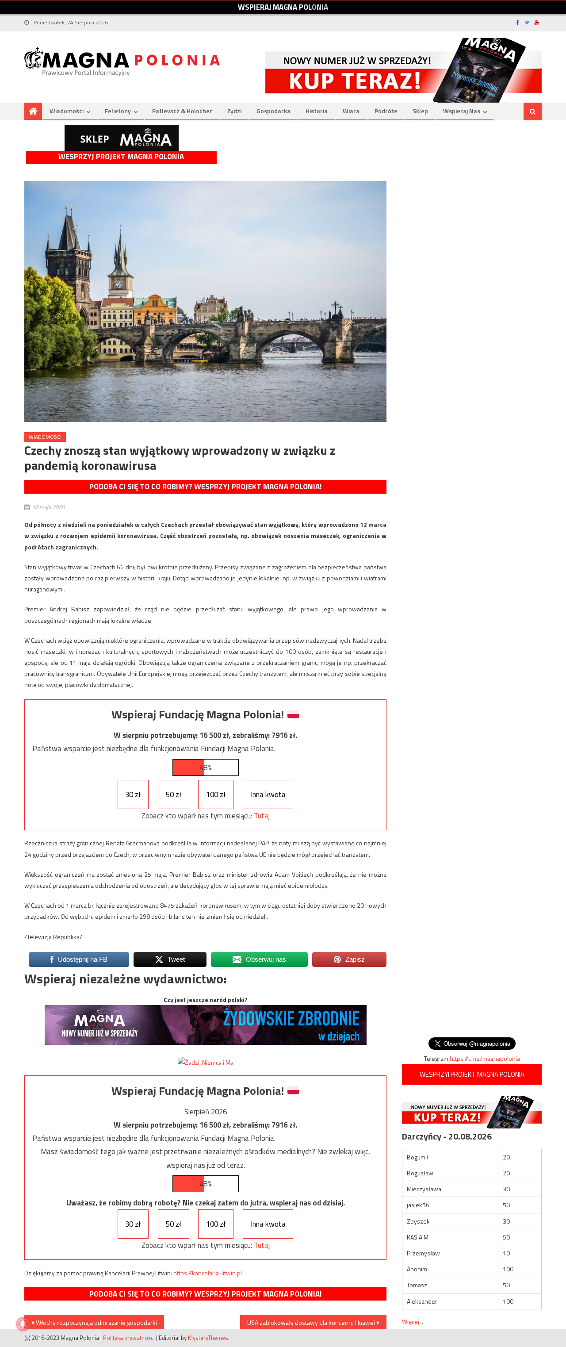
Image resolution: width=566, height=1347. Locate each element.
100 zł (216, 794)
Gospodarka (273, 110)
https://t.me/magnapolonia (485, 1058)
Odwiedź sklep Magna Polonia (122, 138)
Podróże (386, 110)
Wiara (351, 110)
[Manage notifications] (23, 1324)
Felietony (118, 110)
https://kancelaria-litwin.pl (207, 1273)
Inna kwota (268, 794)
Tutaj (262, 815)
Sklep (420, 110)
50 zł (173, 794)
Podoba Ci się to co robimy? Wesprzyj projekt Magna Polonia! (205, 486)
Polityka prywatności (129, 1337)
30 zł (133, 794)
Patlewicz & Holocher (182, 110)
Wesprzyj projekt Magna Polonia (121, 156)
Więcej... (412, 1321)
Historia (317, 110)
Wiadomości (67, 110)
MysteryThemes (208, 1337)
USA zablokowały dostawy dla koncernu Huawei (311, 1322)
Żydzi (234, 110)
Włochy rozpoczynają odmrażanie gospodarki (96, 1322)
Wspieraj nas (461, 110)
